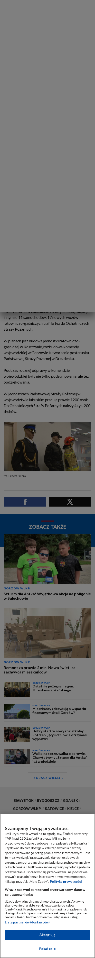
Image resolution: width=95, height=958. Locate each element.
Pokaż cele (47, 949)
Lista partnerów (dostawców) (27, 922)
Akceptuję (47, 935)
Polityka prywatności (66, 881)
